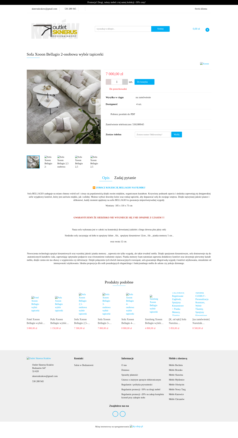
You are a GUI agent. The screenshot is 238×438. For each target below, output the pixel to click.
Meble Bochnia (176, 365)
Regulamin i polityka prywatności (136, 384)
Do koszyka (142, 82)
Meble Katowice (176, 394)
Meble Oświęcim (176, 384)
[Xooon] (204, 63)
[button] (78, 358)
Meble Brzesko (175, 370)
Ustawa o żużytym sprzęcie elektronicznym (141, 380)
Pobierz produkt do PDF (123, 114)
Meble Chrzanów (176, 399)
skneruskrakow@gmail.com (45, 376)
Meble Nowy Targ (177, 389)
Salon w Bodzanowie (83, 365)
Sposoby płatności (129, 375)
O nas (124, 365)
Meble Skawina (176, 375)
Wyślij (177, 134)
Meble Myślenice (176, 380)
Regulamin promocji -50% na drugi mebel (140, 389)
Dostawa (125, 370)
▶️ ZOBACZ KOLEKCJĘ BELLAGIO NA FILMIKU (119, 187)
